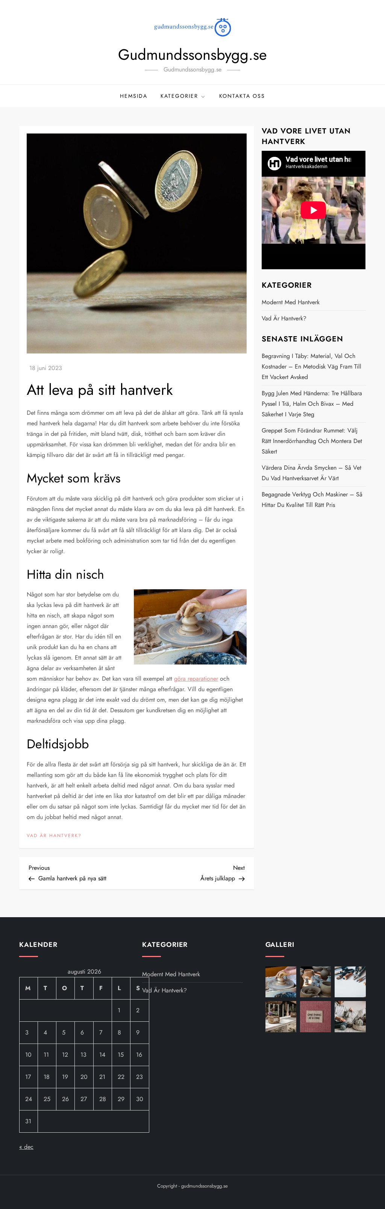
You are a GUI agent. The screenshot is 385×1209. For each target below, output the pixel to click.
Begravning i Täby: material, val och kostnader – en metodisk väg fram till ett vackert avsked (311, 366)
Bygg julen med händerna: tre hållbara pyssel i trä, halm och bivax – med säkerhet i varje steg (312, 404)
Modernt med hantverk (291, 302)
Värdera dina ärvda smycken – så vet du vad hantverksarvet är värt (311, 472)
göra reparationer (196, 678)
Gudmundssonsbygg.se (192, 54)
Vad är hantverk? (54, 836)
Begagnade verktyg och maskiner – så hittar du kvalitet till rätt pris (312, 499)
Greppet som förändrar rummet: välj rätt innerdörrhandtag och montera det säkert (312, 441)
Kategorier (179, 96)
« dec (26, 1146)
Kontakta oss (242, 96)
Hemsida (133, 96)
